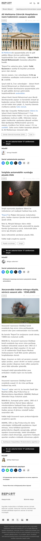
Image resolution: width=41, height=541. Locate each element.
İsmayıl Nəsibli (12, 152)
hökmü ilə (34, 111)
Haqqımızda (6, 499)
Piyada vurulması (9, 243)
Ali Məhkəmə (7, 53)
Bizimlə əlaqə (29, 499)
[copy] (28, 163)
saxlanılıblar (20, 93)
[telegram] (11, 163)
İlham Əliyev (7, 9)
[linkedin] (19, 163)
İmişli (21, 243)
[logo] (7, 3)
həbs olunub (21, 107)
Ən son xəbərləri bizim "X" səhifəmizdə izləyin (20, 143)
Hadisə (4, 20)
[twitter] (15, 163)
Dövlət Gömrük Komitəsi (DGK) (14, 134)
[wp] (7, 163)
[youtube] (27, 520)
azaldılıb (5, 127)
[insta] (8, 520)
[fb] (3, 163)
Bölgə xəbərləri (12, 261)
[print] (24, 163)
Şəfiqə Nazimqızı (13, 460)
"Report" (5, 215)
